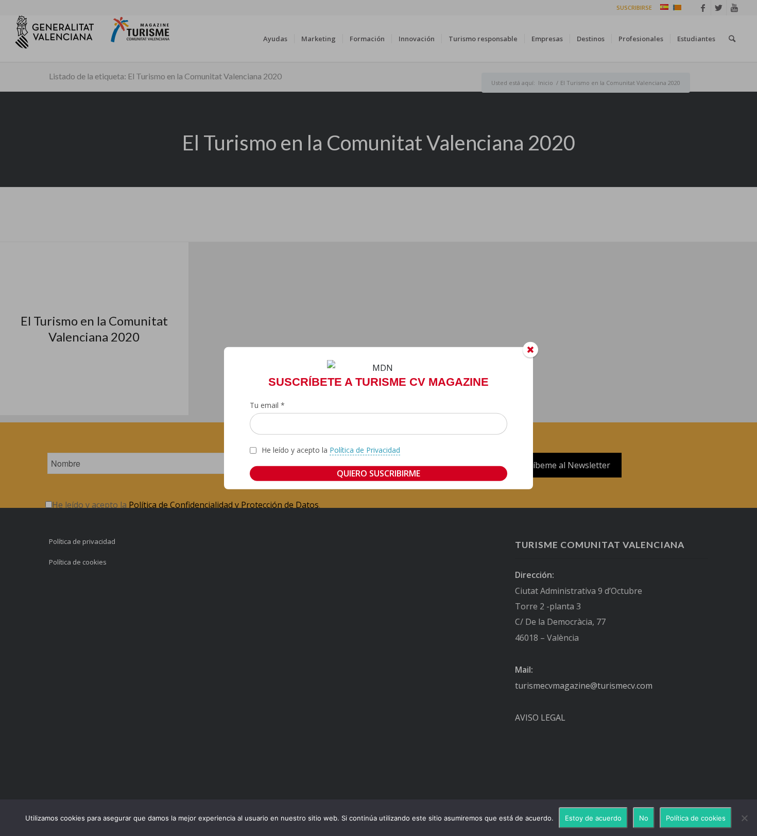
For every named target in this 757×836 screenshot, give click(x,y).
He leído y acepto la (331, 450)
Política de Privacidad (365, 450)
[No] (744, 818)
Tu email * (267, 405)
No (643, 818)
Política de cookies (696, 818)
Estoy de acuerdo (593, 818)
